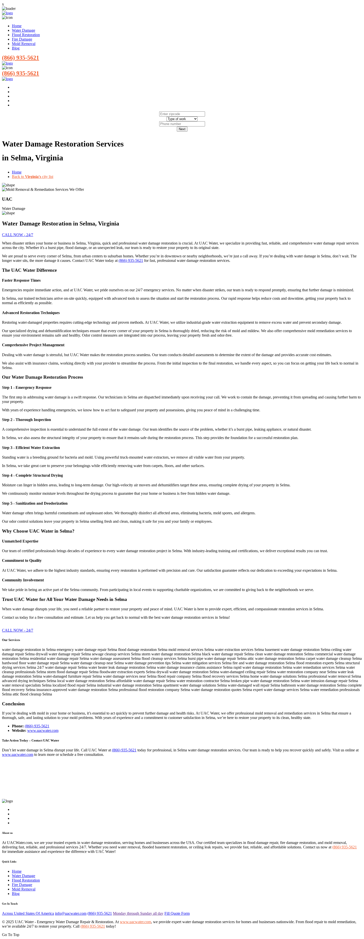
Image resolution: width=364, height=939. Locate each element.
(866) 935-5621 (20, 57)
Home (17, 26)
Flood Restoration (26, 35)
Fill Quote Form (177, 913)
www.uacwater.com (42, 730)
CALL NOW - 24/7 (17, 235)
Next (182, 129)
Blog (16, 48)
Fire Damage (22, 39)
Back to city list (32, 176)
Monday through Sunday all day (138, 913)
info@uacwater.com (70, 913)
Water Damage (23, 30)
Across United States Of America (28, 913)
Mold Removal (23, 44)
